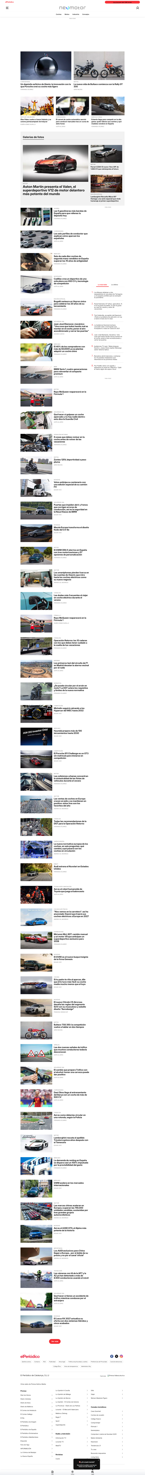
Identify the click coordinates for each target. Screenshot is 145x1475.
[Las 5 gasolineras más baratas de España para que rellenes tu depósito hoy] (36, 217)
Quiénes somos (26, 1361)
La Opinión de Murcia (63, 1398)
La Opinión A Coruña (63, 1390)
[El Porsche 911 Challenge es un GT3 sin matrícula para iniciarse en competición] (36, 759)
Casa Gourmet (96, 1411)
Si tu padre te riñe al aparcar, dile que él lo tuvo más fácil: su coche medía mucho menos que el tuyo (70, 981)
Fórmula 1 (94, 1426)
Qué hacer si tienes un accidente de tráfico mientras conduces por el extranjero (71, 1298)
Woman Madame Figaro (99, 1398)
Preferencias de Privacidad (99, 1361)
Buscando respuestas (98, 1453)
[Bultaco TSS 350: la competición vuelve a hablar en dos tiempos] (36, 1030)
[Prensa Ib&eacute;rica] (116, 1375)
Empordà (23, 1441)
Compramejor (95, 1423)
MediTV (58, 1445)
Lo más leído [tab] (102, 284)
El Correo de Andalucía (28, 1410)
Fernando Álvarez (26, 89)
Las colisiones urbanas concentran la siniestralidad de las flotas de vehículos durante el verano (71, 778)
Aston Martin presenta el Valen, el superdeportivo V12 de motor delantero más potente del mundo (54, 190)
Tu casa (93, 1449)
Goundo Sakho (59, 334)
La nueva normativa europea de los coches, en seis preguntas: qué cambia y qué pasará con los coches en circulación (71, 847)
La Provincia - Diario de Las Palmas (68, 1406)
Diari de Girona (25, 1395)
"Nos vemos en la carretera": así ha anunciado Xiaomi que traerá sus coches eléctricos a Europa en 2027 (71, 914)
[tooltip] (86, 1464)
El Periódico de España (28, 1429)
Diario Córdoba (25, 1399)
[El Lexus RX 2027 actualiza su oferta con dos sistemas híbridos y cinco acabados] (36, 1324)
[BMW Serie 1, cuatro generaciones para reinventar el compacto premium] (36, 375)
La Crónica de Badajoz (28, 1452)
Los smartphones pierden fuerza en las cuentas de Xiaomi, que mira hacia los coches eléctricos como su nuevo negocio (71, 576)
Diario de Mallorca (26, 1406)
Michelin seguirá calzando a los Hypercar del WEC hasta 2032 (69, 709)
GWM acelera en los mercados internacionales (69, 1184)
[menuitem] (52, 1473)
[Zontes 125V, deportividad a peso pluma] (36, 465)
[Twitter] (116, 1356)
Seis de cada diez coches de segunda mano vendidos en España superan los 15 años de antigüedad (71, 258)
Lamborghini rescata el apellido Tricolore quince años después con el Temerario (71, 1140)
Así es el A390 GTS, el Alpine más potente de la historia (70, 1229)
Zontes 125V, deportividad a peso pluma (70, 460)
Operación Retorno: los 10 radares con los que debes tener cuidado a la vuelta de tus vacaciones (70, 642)
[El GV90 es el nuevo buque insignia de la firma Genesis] (36, 963)
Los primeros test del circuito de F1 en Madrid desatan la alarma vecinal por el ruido (71, 665)
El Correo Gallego (26, 1414)
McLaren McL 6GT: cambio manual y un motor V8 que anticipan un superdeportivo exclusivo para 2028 (71, 938)
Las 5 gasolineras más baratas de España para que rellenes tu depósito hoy (70, 213)
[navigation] (72, 1472)
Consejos (85, 14)
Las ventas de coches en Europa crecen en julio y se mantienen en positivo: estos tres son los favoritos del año (70, 802)
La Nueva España (26, 1456)
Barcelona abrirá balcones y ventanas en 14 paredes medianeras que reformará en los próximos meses (107, 357)
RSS (44, 1361)
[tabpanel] (108, 332)
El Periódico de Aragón (28, 1422)
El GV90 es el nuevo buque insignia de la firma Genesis (71, 958)
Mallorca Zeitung (61, 1413)
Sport (57, 1421)
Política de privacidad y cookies (78, 1361)
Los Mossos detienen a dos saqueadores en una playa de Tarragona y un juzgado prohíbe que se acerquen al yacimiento (108, 295)
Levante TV (60, 1442)
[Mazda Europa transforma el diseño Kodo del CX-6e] (36, 533)
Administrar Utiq (86, 1366)
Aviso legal (62, 1361)
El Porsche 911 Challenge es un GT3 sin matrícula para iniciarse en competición (71, 755)
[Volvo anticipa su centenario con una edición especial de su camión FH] (36, 488)
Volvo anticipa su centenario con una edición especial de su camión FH (70, 484)
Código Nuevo (96, 1419)
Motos (67, 14)
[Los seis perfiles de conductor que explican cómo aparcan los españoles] (36, 239)
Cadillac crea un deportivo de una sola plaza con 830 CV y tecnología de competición (71, 281)
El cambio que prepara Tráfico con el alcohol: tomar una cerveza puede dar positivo (71, 1072)
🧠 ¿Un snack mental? (87, 1462)
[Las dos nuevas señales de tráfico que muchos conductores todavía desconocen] (36, 1053)
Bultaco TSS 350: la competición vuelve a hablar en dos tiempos (70, 1025)
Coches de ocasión (97, 1415)
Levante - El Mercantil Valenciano (67, 1409)
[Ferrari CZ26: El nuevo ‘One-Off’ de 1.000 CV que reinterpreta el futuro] (106, 154)
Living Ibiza (95, 1457)
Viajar (93, 1394)
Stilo (92, 1390)
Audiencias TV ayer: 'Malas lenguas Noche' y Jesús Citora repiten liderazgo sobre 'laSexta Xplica (108, 348)
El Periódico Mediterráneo (29, 1437)
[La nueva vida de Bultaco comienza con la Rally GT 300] (99, 65)
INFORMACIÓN (25, 1448)
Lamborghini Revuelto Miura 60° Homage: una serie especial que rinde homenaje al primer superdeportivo (106, 199)
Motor (25, 183)
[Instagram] (121, 1356)
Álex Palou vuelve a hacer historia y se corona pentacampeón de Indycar (35, 120)
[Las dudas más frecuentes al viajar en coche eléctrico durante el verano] (36, 601)
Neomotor (94, 1442)
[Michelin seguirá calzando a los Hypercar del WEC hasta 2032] (36, 714)
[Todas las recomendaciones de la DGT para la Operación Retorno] (36, 827)
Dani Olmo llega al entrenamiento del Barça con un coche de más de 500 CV (70, 1094)
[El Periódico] (30, 1356)
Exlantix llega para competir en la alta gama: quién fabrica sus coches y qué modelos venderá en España (106, 121)
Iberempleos (95, 1430)
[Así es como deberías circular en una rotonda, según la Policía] (36, 1121)
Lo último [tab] (114, 284)
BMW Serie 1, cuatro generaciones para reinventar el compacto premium (70, 371)
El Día (22, 1418)
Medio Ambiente (96, 1438)
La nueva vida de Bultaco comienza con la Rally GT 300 (98, 85)
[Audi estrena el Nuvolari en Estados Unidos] (36, 872)
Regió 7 (58, 1417)
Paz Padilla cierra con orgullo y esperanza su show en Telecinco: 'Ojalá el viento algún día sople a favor (107, 367)
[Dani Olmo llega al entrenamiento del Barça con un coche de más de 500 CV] (36, 1098)
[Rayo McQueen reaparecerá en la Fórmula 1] (36, 397)
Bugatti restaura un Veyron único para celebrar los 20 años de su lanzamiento (70, 303)
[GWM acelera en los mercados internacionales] (36, 1189)
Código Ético (57, 1366)
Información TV (61, 1438)
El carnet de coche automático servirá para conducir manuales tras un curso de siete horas (72, 121)
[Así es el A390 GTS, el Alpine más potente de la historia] (36, 1234)
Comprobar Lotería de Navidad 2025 (104, 1434)
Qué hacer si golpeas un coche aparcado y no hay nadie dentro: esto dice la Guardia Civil (69, 416)
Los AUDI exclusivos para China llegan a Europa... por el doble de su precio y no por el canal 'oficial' (71, 1253)
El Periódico (24, 1426)
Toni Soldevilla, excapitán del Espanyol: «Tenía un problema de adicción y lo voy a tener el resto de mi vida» (108, 317)
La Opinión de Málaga (63, 1394)
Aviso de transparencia (71, 1366)
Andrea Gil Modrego (61, 582)
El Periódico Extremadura (29, 1433)
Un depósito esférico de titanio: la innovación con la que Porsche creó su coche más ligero (45, 85)
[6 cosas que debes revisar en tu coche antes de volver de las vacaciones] (36, 443)
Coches (58, 14)
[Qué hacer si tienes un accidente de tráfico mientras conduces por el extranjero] (36, 1302)
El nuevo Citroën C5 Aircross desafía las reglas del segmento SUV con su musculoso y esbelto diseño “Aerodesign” (70, 1005)
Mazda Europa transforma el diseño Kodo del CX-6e (71, 528)
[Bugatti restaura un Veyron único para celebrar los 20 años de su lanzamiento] (36, 307)
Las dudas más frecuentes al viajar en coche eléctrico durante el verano (71, 597)
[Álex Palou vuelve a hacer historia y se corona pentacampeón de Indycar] (37, 106)
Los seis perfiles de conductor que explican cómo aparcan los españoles (71, 236)
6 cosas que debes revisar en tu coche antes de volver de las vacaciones (69, 439)
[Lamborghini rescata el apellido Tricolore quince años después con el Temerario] (36, 1143)
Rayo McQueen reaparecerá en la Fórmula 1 (70, 392)
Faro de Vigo (24, 1445)
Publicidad (52, 1361)
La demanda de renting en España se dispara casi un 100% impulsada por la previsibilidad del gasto (71, 1162)
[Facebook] (111, 1356)
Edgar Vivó (57, 490)
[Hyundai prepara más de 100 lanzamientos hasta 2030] (36, 736)
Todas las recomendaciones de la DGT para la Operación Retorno (70, 822)
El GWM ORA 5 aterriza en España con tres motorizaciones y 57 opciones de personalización (70, 552)
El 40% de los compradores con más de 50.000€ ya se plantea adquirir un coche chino (69, 349)
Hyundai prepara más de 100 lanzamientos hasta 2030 (68, 732)
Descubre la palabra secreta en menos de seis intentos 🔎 (86, 1465)
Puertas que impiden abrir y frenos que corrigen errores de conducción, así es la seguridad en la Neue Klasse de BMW (71, 508)
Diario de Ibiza (25, 1403)
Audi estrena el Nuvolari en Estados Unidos (71, 867)
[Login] (137, 8)
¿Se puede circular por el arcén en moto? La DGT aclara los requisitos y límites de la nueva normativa (71, 688)
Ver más (54, 1341)
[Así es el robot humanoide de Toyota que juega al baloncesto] (36, 895)
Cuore (58, 1459)
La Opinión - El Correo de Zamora (67, 1402)
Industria (75, 14)
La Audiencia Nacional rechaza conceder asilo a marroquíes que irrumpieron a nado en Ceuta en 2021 (107, 326)
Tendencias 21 (96, 1445)
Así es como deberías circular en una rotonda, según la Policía (70, 1116)
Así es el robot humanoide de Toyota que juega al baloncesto (69, 890)
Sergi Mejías (78, 89)
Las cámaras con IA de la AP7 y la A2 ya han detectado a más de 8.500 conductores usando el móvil (71, 1275)
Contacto (37, 1361)
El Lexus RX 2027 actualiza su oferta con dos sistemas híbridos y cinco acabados (71, 1321)
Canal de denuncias (116, 1361)
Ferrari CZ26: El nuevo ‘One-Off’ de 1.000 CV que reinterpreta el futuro (105, 168)
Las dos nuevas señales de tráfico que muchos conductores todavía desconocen (70, 1049)
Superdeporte (60, 1425)
